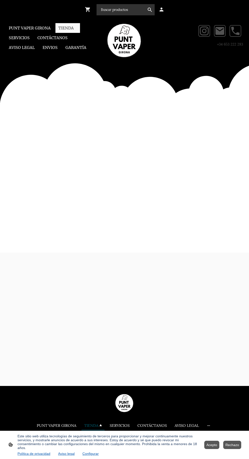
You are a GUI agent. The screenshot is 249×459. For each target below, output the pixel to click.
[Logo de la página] (124, 40)
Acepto (211, 445)
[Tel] (235, 31)
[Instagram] (204, 31)
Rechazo (232, 445)
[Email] (220, 31)
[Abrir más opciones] (208, 425)
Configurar (90, 454)
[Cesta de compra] (89, 9)
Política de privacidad (34, 454)
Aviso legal (66, 454)
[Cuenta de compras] (161, 9)
